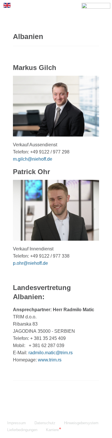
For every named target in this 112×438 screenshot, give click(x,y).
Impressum (16, 423)
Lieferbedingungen (22, 430)
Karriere (52, 430)
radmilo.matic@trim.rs (50, 352)
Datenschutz (44, 423)
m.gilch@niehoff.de (32, 159)
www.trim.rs (49, 359)
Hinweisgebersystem (81, 423)
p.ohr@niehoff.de (30, 263)
